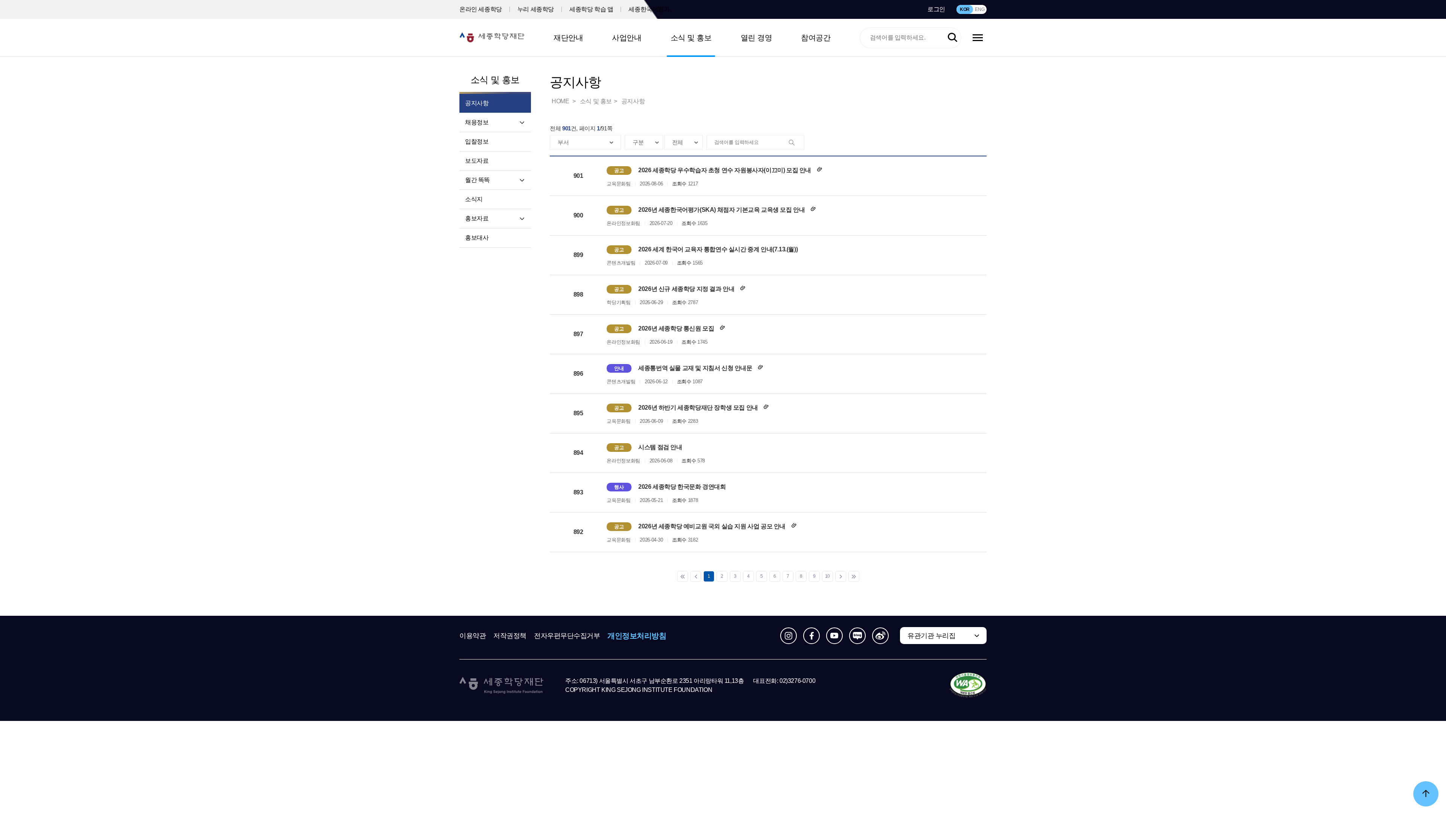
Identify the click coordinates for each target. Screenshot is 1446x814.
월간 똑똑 (477, 180)
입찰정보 (476, 141)
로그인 (936, 9)
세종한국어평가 (649, 9)
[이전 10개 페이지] (695, 576)
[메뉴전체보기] (978, 38)
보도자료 (476, 161)
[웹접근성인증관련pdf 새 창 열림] (968, 685)
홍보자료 (476, 218)
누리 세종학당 (535, 9)
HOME (561, 101)
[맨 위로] (1425, 793)
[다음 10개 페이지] (840, 576)
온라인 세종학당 (480, 9)
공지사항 (633, 101)
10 (827, 576)
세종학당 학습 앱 (591, 9)
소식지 (474, 199)
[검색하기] (952, 38)
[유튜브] (834, 635)
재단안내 (568, 38)
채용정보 (476, 122)
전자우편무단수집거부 (567, 635)
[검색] (796, 142)
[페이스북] (811, 635)
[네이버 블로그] (857, 635)
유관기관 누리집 (931, 636)
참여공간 (815, 38)
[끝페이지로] (853, 576)
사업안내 (626, 38)
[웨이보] (880, 635)
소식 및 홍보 (691, 38)
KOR (965, 9)
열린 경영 (756, 38)
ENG (979, 9)
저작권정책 (509, 635)
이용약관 (472, 635)
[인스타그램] (788, 635)
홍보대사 (476, 237)
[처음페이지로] (682, 576)
